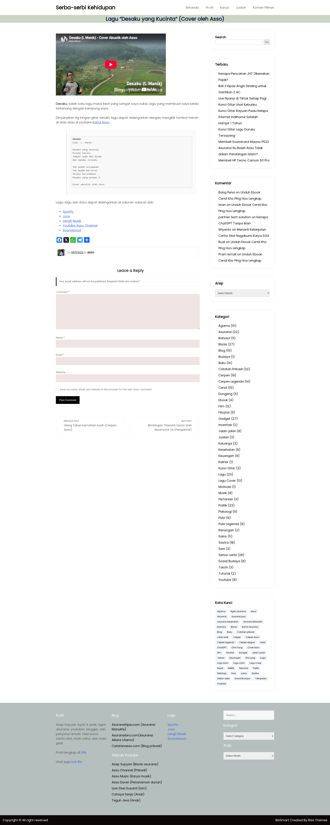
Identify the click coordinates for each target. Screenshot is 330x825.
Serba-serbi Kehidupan (85, 7)
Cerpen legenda (225, 642)
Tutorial (224, 573)
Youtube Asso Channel (80, 225)
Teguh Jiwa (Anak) (126, 800)
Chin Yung (237, 647)
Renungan (226, 530)
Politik (222, 505)
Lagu (222, 474)
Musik (222, 493)
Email (60, 355)
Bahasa (224, 338)
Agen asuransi (238, 611)
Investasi (225, 425)
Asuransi (225, 332)
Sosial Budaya (229, 561)
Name (60, 337)
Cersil (222, 387)
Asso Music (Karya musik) (131, 776)
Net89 (231, 668)
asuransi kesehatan (227, 621)
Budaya (224, 357)
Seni (221, 549)
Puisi (221, 518)
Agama (224, 326)
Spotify (68, 211)
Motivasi (224, 487)
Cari (266, 42)
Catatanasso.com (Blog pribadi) (137, 746)
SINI (83, 752)
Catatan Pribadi (230, 369)
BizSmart (283, 820)
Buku (222, 363)
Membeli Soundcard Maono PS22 (243, 142)
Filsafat (224, 412)
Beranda (192, 7)
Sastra (223, 542)
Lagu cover (255, 663)
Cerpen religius (247, 642)
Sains (222, 536)
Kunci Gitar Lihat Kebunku (237, 104)
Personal (243, 668)
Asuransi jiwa (239, 616)
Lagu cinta (239, 663)
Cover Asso (253, 647)
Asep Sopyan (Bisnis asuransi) (135, 764)
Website (60, 372)
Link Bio (76, 762)
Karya (224, 7)
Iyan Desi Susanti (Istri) (129, 788)
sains (244, 673)
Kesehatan (226, 449)
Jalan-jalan (227, 431)
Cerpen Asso (252, 637)
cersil (262, 642)
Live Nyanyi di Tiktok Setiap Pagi (242, 98)
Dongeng (225, 394)
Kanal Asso (101, 122)
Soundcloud (72, 230)
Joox (66, 216)
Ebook (223, 400)
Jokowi (220, 657)
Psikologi (225, 511)
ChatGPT (222, 647)
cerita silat (222, 637)
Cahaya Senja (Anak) (128, 794)
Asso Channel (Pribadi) (129, 770)
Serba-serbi (227, 555)
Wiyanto (224, 229)
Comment (63, 292)
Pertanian (225, 499)
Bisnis (222, 344)
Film (221, 406)
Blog (221, 350)
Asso (253, 611)
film (219, 652)
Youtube (224, 580)
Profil (209, 7)
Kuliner (223, 462)
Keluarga (225, 443)
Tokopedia (260, 678)
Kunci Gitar (226, 468)
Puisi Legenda (228, 524)
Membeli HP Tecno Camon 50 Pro (244, 160)
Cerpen (224, 375)
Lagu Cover (227, 480)
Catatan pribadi (245, 632)
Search (220, 37)
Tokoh (223, 567)
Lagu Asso (222, 663)
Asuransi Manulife (252, 621)
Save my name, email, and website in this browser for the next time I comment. (106, 389)
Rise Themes (317, 820)
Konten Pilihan (263, 7)
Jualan (241, 7)
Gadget (224, 418)
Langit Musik (72, 221)
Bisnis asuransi (250, 626)
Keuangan (226, 456)
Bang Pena (226, 192)
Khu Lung (250, 657)
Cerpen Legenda (231, 381)
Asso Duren (120, 782)
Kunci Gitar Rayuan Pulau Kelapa (243, 111)
